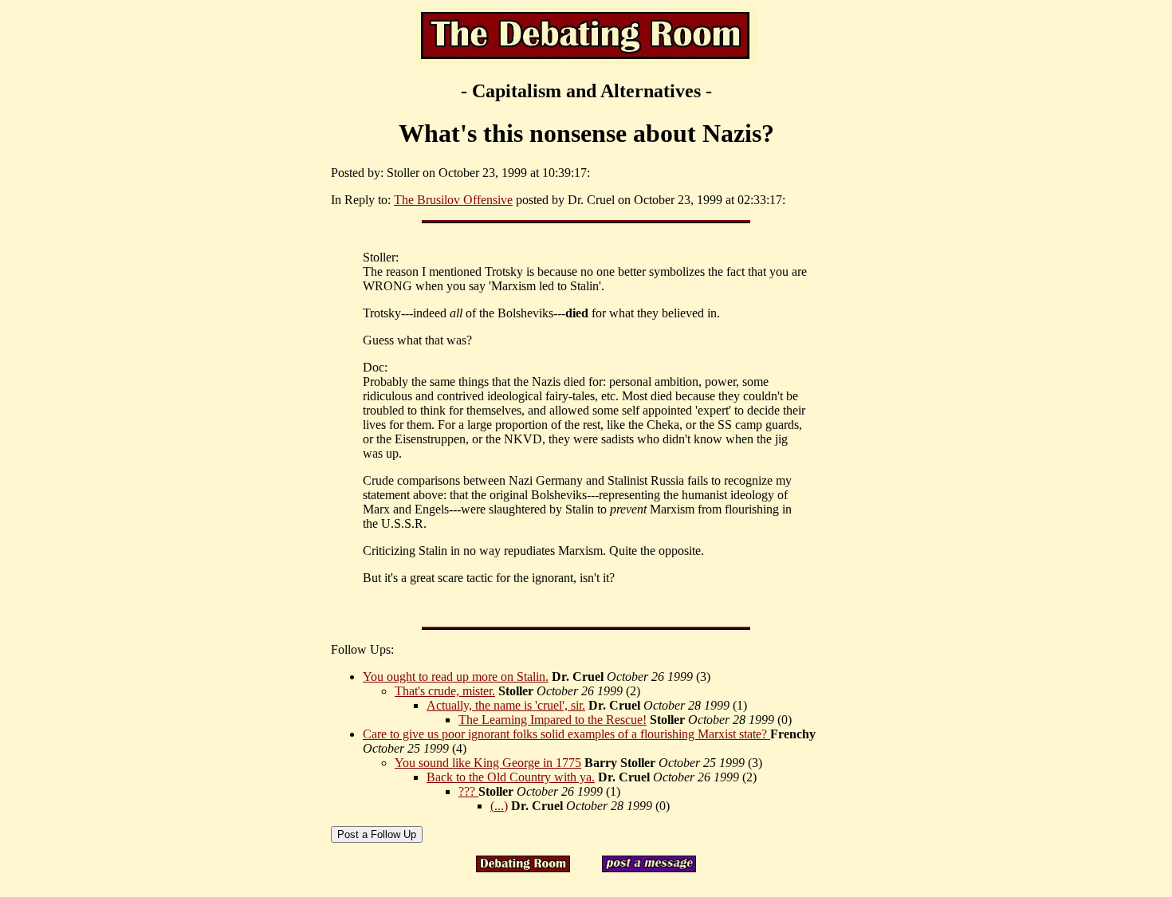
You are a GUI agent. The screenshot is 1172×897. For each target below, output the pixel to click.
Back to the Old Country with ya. (511, 777)
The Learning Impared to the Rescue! (552, 719)
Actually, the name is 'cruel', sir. (506, 705)
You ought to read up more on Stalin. (456, 676)
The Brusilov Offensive (453, 200)
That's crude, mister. (445, 691)
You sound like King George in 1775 (488, 762)
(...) (499, 805)
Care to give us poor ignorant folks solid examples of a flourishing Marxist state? (566, 734)
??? (468, 791)
